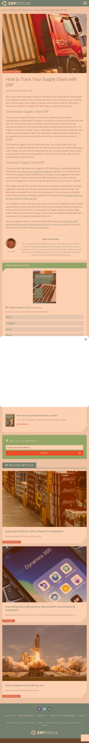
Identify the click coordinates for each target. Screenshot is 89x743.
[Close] (86, 339)
